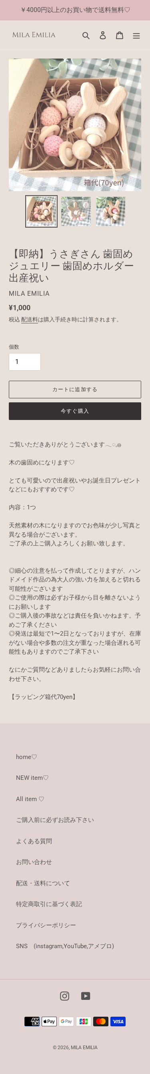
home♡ (26, 757)
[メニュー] (136, 35)
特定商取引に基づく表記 (49, 904)
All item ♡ (30, 799)
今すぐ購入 (75, 411)
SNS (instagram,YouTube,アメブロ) (65, 946)
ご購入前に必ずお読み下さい (55, 820)
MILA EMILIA (84, 1047)
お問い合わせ (34, 862)
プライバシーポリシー (46, 925)
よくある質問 (34, 841)
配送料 (29, 319)
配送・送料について (43, 883)
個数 (14, 347)
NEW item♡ (32, 777)
